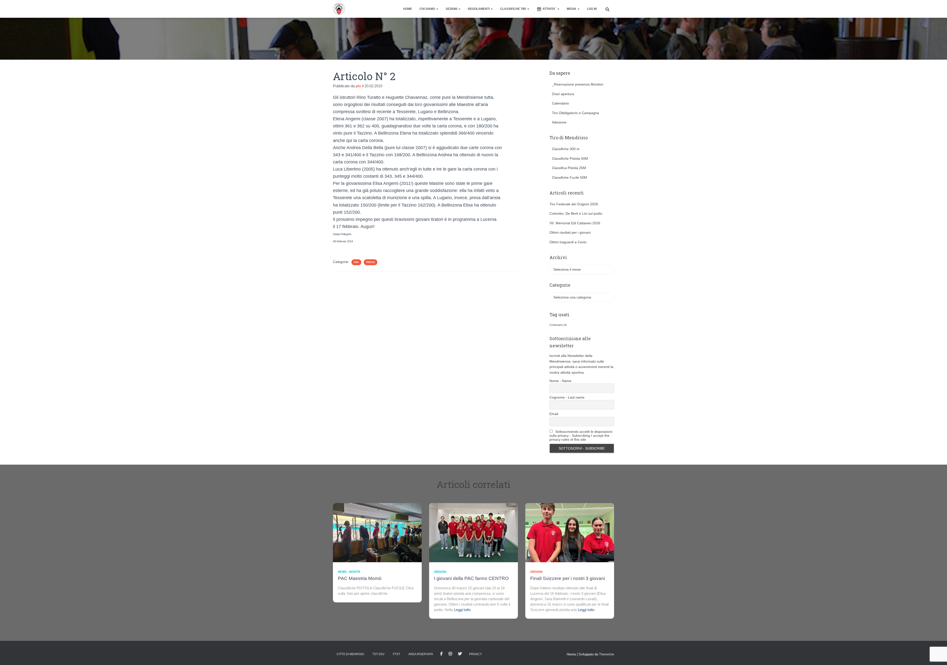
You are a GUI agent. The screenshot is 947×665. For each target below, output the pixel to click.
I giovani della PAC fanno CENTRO (471, 578)
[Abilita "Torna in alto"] (937, 655)
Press (370, 262)
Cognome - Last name (566, 397)
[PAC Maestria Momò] (377, 532)
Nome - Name (560, 381)
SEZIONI (452, 9)
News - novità (349, 572)
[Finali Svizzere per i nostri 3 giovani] (569, 532)
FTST (396, 654)
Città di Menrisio (350, 654)
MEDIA (572, 9)
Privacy (475, 654)
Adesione (559, 122)
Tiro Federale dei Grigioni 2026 (573, 204)
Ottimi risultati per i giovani (570, 232)
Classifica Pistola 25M (569, 168)
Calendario (560, 103)
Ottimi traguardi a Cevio (567, 242)
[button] (437, 9)
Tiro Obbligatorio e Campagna (575, 113)
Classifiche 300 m (566, 149)
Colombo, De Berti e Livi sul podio (575, 213)
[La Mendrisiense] (339, 9)
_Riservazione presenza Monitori (577, 84)
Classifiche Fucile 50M (569, 177)
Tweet (459, 654)
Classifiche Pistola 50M (570, 158)
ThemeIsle (606, 654)
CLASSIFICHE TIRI (513, 9)
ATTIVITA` (550, 9)
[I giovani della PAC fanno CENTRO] (473, 532)
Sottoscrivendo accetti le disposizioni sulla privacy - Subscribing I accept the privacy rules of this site (580, 435)
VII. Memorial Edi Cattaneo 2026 (574, 223)
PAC (356, 262)
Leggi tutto (462, 610)
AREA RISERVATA (420, 654)
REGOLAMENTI (479, 9)
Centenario (558, 324)
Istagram (450, 654)
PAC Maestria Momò (360, 578)
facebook (441, 654)
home (407, 9)
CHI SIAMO (427, 9)
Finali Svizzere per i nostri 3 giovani (567, 578)
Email (553, 414)
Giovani (440, 572)
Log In (592, 9)
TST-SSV (378, 654)
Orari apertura (563, 94)
